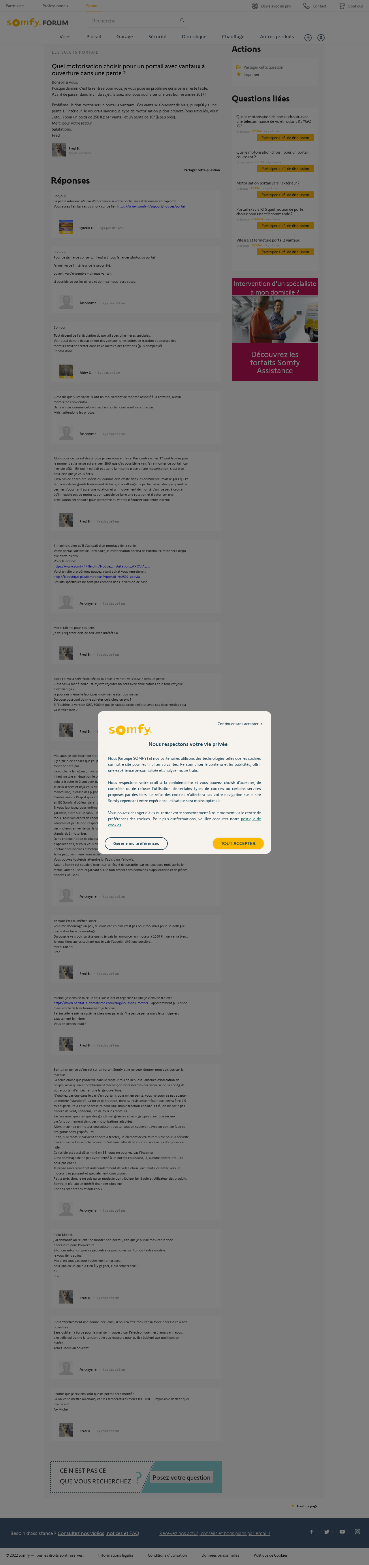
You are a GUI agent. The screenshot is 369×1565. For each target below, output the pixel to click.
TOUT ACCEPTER (238, 843)
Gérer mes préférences (136, 843)
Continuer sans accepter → (240, 723)
